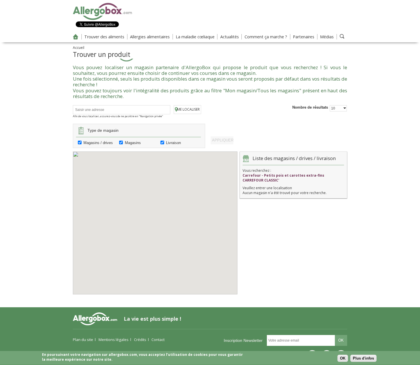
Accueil (76, 36)
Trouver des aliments (104, 36)
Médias (327, 36)
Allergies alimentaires (150, 36)
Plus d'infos (363, 358)
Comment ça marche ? (266, 36)
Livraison (173, 143)
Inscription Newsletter (243, 340)
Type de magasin (103, 130)
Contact (158, 339)
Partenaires (303, 36)
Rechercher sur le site (342, 36)
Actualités (229, 36)
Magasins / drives (98, 143)
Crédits (140, 339)
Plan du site (83, 339)
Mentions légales (114, 339)
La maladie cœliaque (195, 36)
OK (342, 358)
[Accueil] (102, 19)
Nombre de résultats (310, 107)
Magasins (133, 143)
